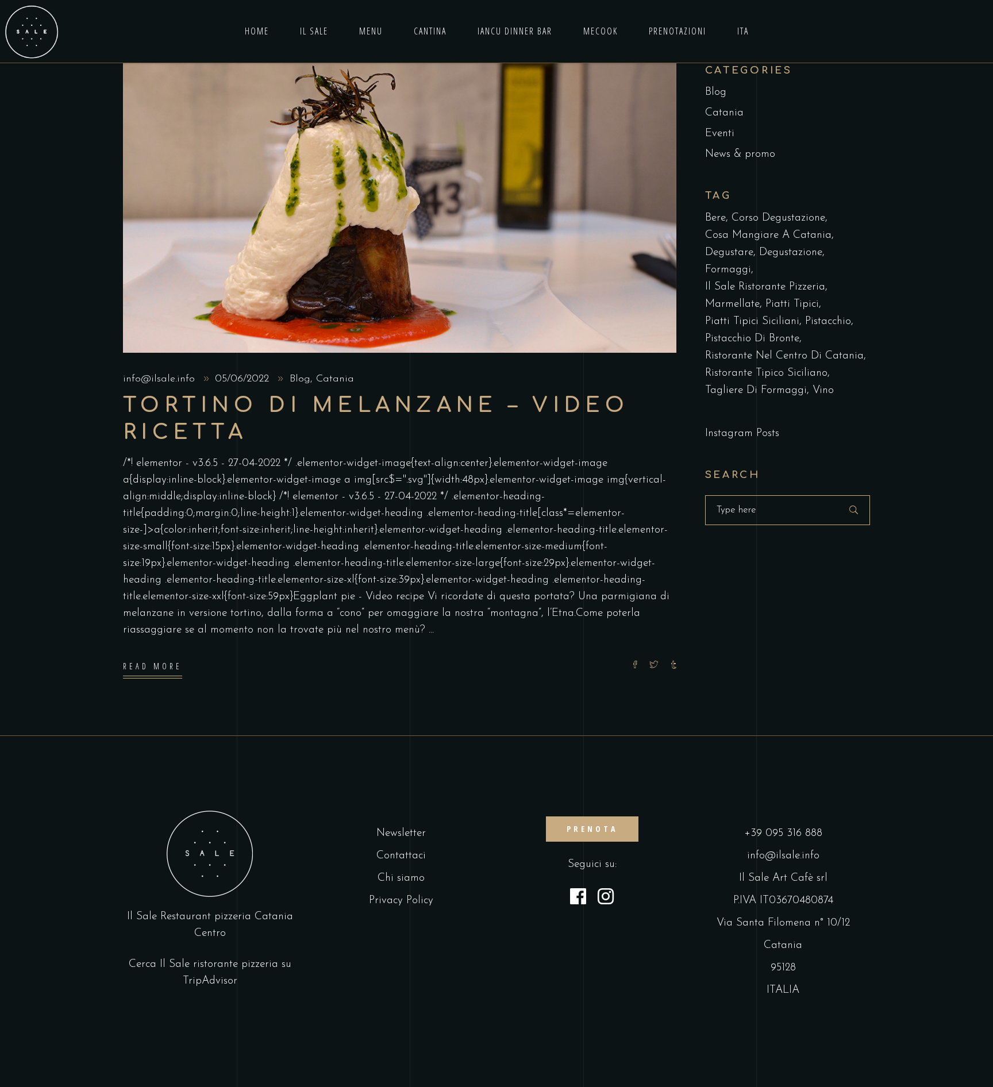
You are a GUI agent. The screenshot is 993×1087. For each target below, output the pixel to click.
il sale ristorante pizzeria (765, 287)
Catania (335, 379)
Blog (300, 379)
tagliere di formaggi (756, 390)
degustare (729, 252)
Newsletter (401, 833)
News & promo (740, 154)
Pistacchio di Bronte (752, 338)
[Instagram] (606, 898)
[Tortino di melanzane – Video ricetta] (399, 208)
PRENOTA (592, 828)
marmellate (732, 304)
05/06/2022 (243, 379)
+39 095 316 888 (783, 833)
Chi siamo (401, 878)
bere (715, 218)
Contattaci (401, 855)
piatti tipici (792, 304)
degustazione (790, 252)
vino (823, 390)
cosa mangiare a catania (768, 235)
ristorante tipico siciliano (766, 373)
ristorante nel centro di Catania (784, 355)
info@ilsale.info (160, 379)
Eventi (719, 133)
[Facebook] (578, 898)
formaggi (728, 269)
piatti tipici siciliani (752, 321)
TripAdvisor (210, 981)
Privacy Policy (401, 900)
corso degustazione (778, 218)
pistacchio (828, 321)
